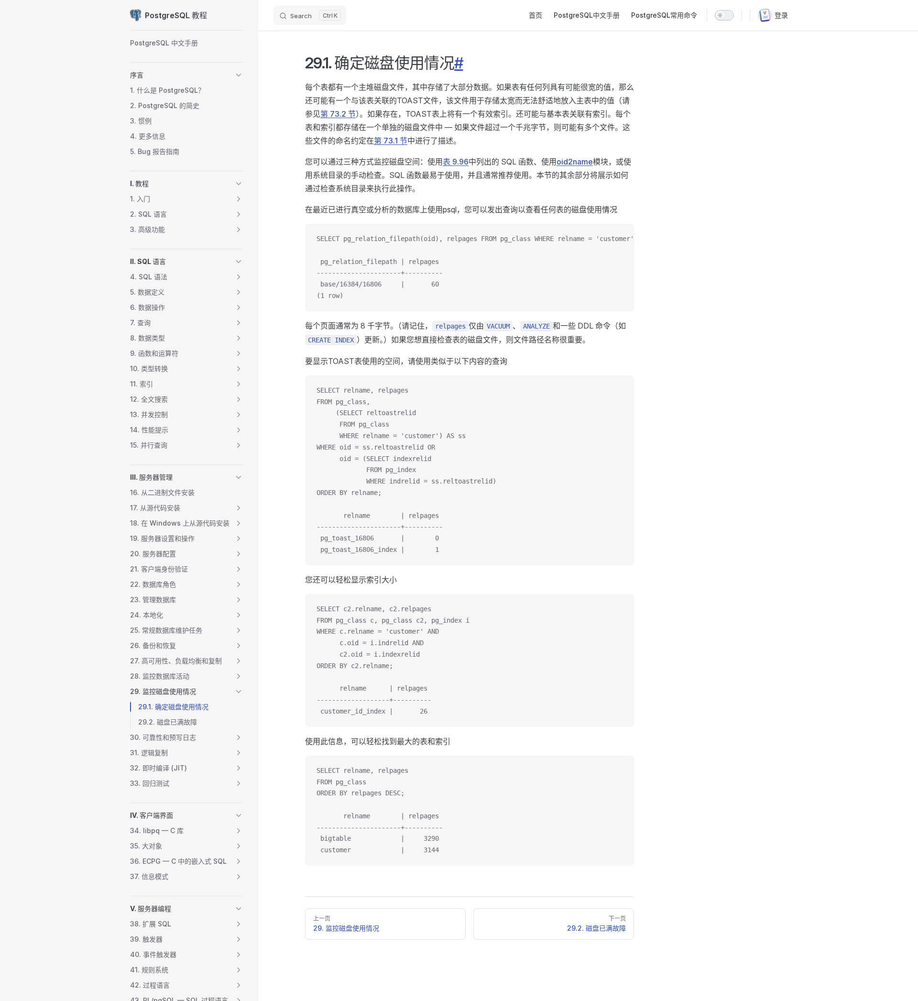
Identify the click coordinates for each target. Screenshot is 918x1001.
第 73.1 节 (390, 140)
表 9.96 (456, 161)
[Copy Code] (618, 239)
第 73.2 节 (338, 114)
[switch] (724, 15)
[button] (238, 75)
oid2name (575, 161)
